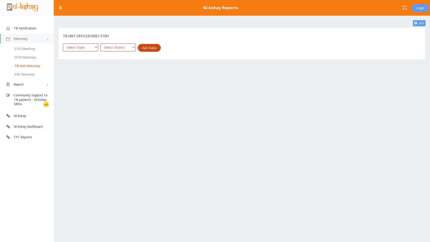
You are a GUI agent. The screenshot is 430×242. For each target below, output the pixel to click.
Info (420, 23)
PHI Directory (24, 74)
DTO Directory (25, 57)
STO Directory (25, 49)
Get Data (149, 48)
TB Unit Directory (27, 66)
